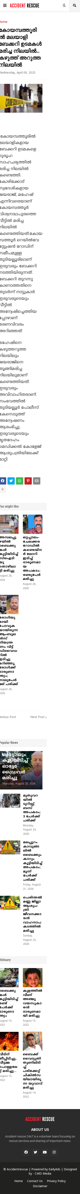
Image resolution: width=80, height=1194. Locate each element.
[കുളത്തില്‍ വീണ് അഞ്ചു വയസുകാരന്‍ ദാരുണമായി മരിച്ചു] (32, 977)
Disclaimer (40, 1186)
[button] (5, 5)
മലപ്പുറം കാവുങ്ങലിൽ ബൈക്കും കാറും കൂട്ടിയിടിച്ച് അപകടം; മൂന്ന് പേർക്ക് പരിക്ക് (32, 861)
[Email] (36, 481)
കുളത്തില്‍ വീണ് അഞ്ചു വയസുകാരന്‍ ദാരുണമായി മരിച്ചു (32, 1003)
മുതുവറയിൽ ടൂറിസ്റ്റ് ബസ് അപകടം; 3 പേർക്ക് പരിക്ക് (32, 808)
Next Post (37, 717)
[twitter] (35, 1152)
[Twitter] (11, 481)
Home (18, 1181)
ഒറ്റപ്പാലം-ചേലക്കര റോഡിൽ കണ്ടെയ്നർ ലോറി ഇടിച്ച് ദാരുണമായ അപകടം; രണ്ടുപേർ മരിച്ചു (32, 558)
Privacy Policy (56, 1181)
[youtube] (44, 1152)
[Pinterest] (28, 481)
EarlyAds (54, 1169)
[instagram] (54, 1152)
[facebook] (26, 1152)
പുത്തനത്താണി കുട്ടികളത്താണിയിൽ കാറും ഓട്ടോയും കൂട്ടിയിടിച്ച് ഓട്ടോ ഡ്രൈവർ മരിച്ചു (20, 755)
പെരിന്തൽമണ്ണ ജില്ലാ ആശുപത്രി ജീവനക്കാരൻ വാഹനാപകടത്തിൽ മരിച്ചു (32, 914)
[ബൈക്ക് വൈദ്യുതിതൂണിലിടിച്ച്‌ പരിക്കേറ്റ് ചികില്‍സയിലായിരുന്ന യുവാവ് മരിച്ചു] (32, 1041)
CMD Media (43, 1174)
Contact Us (35, 1181)
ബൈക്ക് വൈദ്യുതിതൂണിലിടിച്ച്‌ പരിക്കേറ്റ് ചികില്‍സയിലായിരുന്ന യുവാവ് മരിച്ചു (32, 1071)
